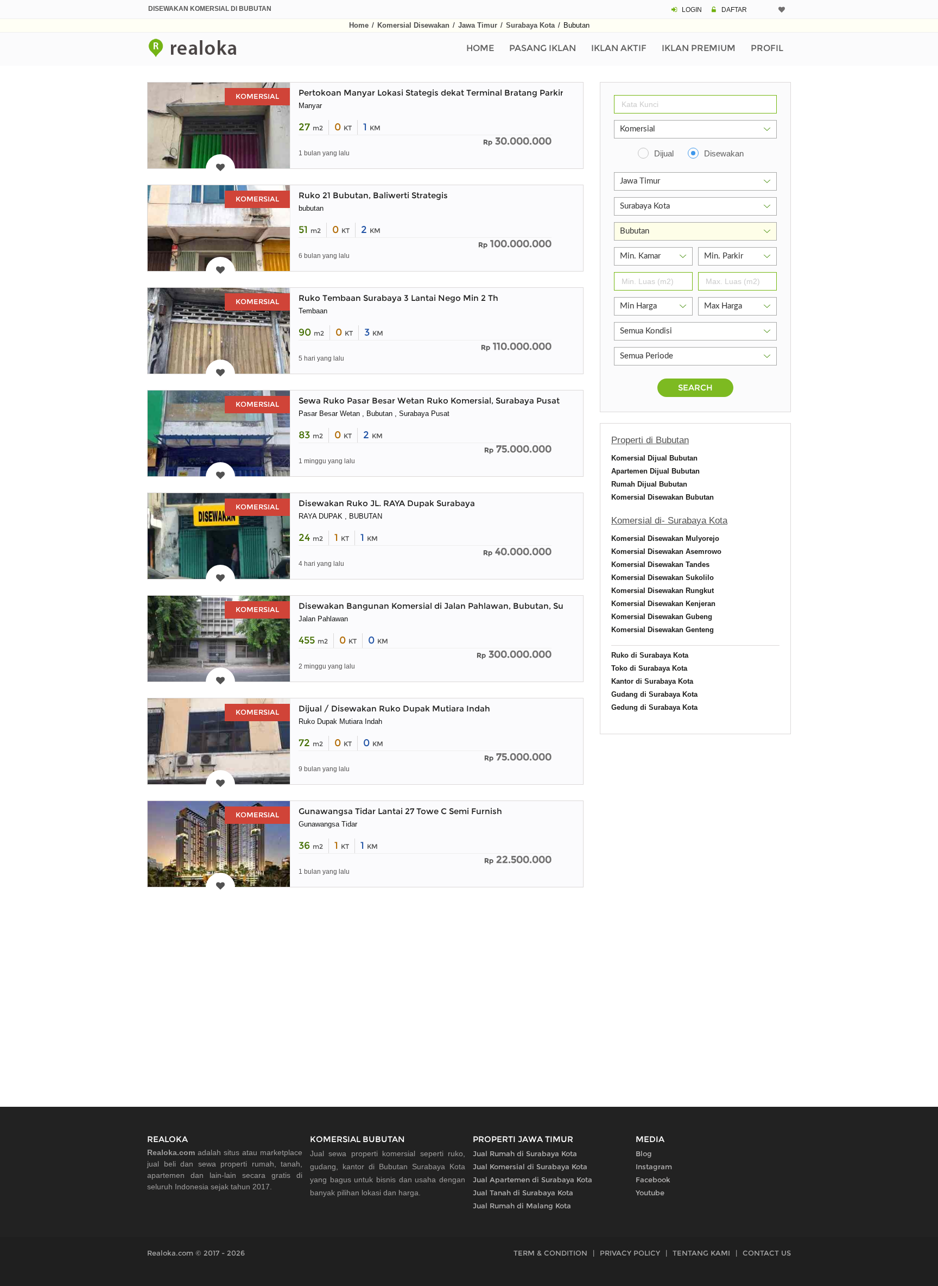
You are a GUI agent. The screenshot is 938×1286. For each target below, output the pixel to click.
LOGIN (692, 10)
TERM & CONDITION (550, 1253)
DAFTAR (734, 10)
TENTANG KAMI (701, 1253)
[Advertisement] (365, 995)
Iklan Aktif (619, 48)
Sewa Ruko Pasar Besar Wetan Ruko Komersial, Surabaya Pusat (429, 400)
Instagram (654, 1166)
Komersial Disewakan (413, 25)
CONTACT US (767, 1253)
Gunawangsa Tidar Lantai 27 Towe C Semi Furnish (400, 811)
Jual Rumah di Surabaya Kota (525, 1153)
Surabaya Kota (530, 25)
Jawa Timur (477, 25)
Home (359, 25)
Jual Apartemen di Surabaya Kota (532, 1179)
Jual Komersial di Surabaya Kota (530, 1166)
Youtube (650, 1192)
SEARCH (695, 387)
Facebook (653, 1179)
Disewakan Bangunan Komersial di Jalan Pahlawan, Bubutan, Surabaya (445, 606)
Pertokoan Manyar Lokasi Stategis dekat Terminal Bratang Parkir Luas (442, 92)
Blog (644, 1153)
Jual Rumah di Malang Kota (522, 1205)
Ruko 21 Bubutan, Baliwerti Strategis (373, 195)
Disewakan (724, 153)
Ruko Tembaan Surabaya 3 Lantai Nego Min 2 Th (398, 298)
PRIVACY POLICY (630, 1253)
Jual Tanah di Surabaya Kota (523, 1192)
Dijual (664, 153)
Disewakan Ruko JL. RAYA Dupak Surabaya (387, 503)
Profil (767, 48)
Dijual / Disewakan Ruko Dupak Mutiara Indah (394, 708)
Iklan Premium (699, 48)
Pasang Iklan (542, 48)
